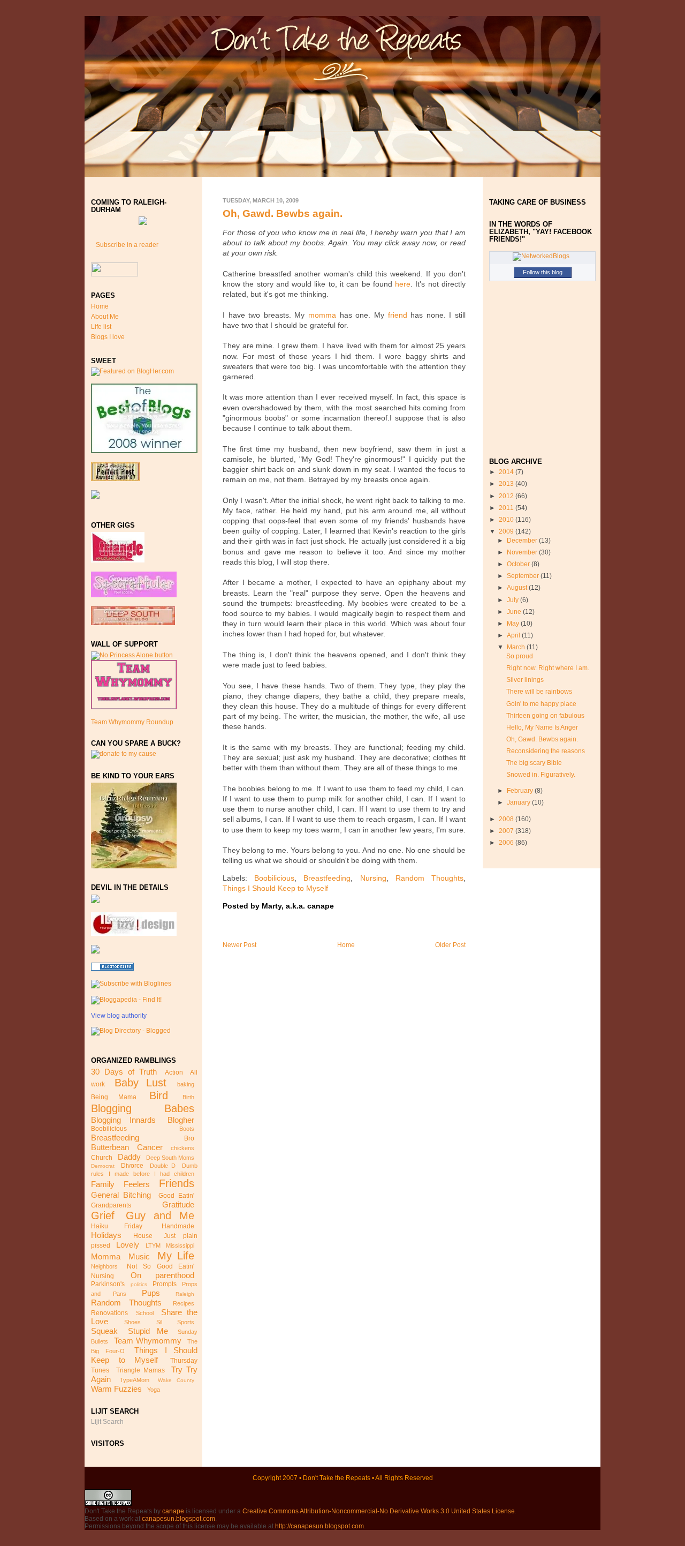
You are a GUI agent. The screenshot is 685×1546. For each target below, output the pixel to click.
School (145, 1313)
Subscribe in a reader (127, 245)
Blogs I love (108, 337)
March (517, 647)
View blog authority (119, 1015)
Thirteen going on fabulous (545, 715)
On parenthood (162, 1275)
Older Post (450, 945)
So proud (519, 656)
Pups (151, 1292)
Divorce (132, 1165)
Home (100, 306)
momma (322, 315)
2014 (507, 472)
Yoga (153, 1389)
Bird (158, 1095)
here (402, 284)
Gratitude (178, 1204)
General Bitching (121, 1194)
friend (397, 315)
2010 (507, 519)
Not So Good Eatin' (160, 1266)
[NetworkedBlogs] (541, 256)
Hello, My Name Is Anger (542, 727)
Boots (186, 1128)
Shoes (132, 1322)
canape (173, 1511)
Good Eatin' (176, 1195)
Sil (159, 1322)
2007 (507, 831)
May (514, 623)
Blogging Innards (123, 1119)
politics (139, 1284)
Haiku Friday (116, 1226)
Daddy (129, 1156)
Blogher (181, 1119)
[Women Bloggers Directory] (95, 951)
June (515, 612)
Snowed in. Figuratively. (540, 774)
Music (139, 1256)
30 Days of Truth (123, 1071)
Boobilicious (109, 1128)
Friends (176, 1183)
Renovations (109, 1313)
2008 (507, 819)
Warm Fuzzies (116, 1388)
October (519, 564)
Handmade (178, 1226)
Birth (188, 1097)
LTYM (153, 1245)
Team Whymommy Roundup (132, 722)
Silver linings (525, 680)
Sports (185, 1322)
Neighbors (104, 1266)
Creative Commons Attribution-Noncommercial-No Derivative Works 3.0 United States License (378, 1511)
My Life (175, 1256)
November (523, 552)
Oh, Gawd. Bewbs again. (282, 213)
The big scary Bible (534, 763)
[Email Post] (337, 906)
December (523, 540)
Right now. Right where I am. (547, 668)
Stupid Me (148, 1330)
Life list (101, 327)
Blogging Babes (142, 1108)
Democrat (103, 1166)
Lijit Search (107, 1421)
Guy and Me (160, 1215)
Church (101, 1157)
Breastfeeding (115, 1137)
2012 (507, 496)
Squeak (104, 1330)
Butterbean (110, 1147)
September (524, 576)
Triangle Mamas (140, 1370)
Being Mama (113, 1097)
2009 (507, 531)
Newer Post (239, 945)
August (518, 587)
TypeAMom (134, 1380)
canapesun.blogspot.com (178, 1518)
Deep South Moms (170, 1157)
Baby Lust (140, 1083)
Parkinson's (108, 1284)
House (143, 1236)
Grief (103, 1215)
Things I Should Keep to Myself (144, 1355)
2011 (507, 508)
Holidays (106, 1235)
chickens (182, 1148)
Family (103, 1184)
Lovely (127, 1244)
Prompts (165, 1284)
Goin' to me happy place (541, 704)
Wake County (176, 1380)
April (514, 635)
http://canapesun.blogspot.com (319, 1526)
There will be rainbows (539, 691)
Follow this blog (542, 272)
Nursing (102, 1276)
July (513, 600)
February (521, 790)
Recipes (183, 1303)
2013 (507, 483)
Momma (105, 1256)
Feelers (137, 1184)
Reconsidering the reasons (545, 751)
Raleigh (185, 1294)
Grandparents (111, 1205)
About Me (105, 316)
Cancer (150, 1147)
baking (185, 1084)
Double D (163, 1165)
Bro (189, 1138)
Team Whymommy (147, 1340)
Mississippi (180, 1245)
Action (174, 1072)
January (519, 802)
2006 (507, 842)
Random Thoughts (126, 1302)
